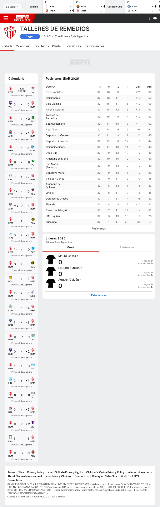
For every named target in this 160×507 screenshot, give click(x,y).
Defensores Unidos (57, 198)
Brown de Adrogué (56, 210)
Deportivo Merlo (55, 172)
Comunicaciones (55, 147)
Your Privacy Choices (58, 476)
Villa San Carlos (55, 178)
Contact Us (82, 476)
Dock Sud (51, 152)
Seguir (30, 36)
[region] (98, 154)
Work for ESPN (130, 476)
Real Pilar (51, 129)
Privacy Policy (35, 472)
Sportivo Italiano (55, 123)
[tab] (70, 247)
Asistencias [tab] (127, 247)
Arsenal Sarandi (55, 109)
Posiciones (99, 228)
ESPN (22, 18)
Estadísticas (99, 295)
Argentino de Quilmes (53, 185)
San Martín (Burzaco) (52, 165)
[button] (148, 18)
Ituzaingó (51, 221)
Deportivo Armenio (57, 141)
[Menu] (5, 18)
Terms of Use (16, 472)
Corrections (15, 480)
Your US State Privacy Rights (65, 472)
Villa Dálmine (53, 103)
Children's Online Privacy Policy (105, 472)
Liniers (50, 192)
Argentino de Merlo (57, 158)
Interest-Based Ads (140, 472)
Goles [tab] (70, 247)
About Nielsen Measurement (25, 476)
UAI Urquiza (53, 216)
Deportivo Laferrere (57, 135)
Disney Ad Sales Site (104, 476)
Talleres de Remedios (52, 116)
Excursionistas (54, 92)
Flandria (50, 204)
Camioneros (53, 97)
